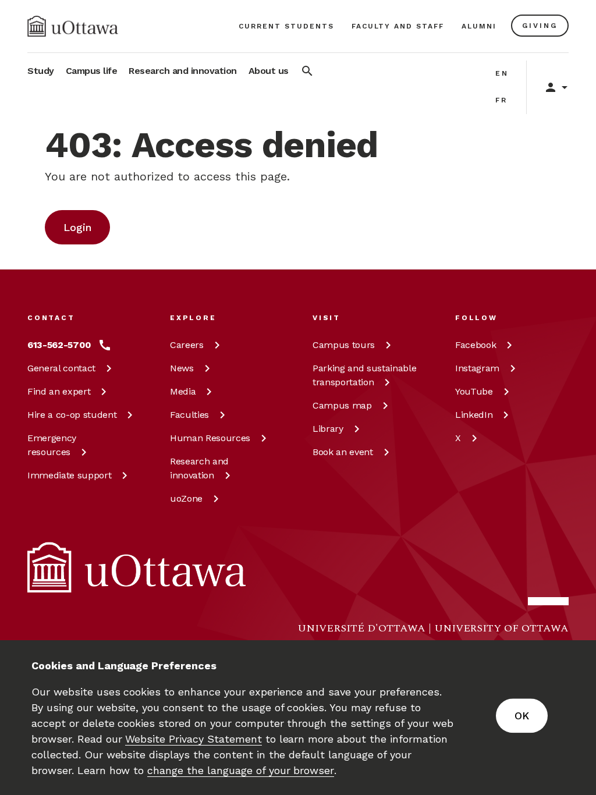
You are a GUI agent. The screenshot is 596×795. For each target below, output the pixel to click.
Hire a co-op (71, 414)
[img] (72, 26)
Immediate (69, 475)
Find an (58, 391)
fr (501, 100)
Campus (344, 344)
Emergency (51, 444)
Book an (343, 451)
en (502, 73)
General (61, 368)
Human (210, 437)
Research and (199, 468)
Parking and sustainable (364, 375)
